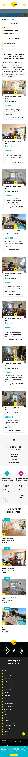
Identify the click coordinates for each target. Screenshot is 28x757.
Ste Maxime (7, 714)
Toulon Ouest (7, 689)
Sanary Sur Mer (8, 675)
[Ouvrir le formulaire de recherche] (24, 5)
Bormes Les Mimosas (9, 723)
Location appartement (9, 43)
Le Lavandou (7, 709)
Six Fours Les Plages (9, 687)
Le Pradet (6, 720)
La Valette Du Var (8, 706)
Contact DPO (5, 742)
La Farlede (7, 728)
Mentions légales (11, 741)
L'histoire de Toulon (7, 499)
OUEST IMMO (14, 459)
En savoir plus (22, 751)
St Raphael (7, 678)
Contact (21, 741)
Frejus (5, 681)
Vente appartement (8, 27)
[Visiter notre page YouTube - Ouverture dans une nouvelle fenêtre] (22, 653)
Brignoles (6, 731)
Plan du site (5, 741)
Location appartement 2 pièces (11, 49)
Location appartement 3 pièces (11, 46)
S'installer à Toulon (7, 486)
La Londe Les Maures (9, 725)
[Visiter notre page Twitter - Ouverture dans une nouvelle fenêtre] (14, 653)
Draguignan (7, 692)
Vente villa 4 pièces (9, 33)
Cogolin (6, 711)
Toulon (20, 490)
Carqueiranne (7, 734)
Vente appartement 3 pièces (11, 30)
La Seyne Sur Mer (21, 496)
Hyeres (6, 673)
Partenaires (17, 741)
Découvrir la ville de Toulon (7, 492)
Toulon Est (7, 695)
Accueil (4, 19)
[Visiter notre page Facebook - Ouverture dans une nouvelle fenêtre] (6, 653)
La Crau (6, 717)
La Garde (21, 492)
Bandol (6, 698)
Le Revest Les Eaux (21, 486)
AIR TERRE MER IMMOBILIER (14, 455)
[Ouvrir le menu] (3, 5)
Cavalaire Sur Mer (8, 703)
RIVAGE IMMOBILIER (14, 462)
